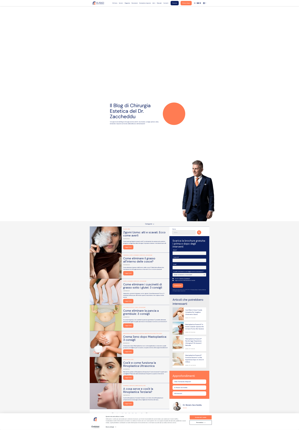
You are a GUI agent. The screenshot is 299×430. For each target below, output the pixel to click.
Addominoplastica (128, 307)
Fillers (125, 229)
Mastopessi (126, 333)
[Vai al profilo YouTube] (198, 3)
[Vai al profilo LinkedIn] (200, 3)
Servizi (120, 3)
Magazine (127, 3)
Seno (160, 333)
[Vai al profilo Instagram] (194, 3)
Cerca (174, 229)
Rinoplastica (127, 359)
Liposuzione (149, 255)
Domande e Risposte (139, 255)
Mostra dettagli (110, 427)
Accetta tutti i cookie (200, 417)
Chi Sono (114, 3)
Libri (153, 3)
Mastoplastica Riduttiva (152, 333)
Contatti (165, 3)
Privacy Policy (194, 289)
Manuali (159, 3)
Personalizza (199, 422)
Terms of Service (202, 289)
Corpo (131, 255)
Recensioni (135, 3)
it (205, 3)
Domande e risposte (145, 3)
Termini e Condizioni (184, 278)
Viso (129, 229)
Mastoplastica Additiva (137, 333)
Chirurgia (126, 255)
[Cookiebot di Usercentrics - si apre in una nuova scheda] (95, 427)
